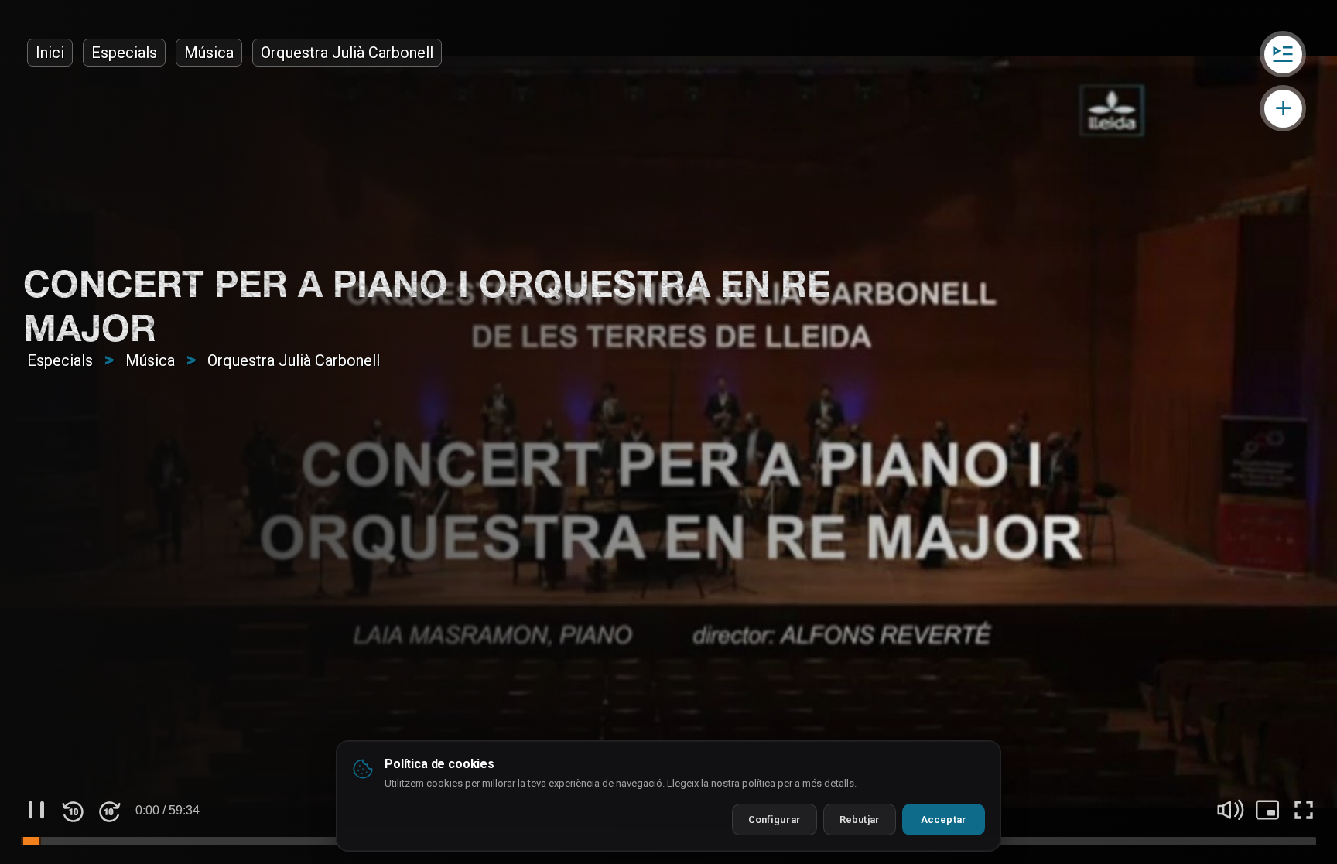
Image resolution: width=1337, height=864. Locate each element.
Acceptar (943, 819)
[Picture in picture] (1267, 809)
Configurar (774, 819)
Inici (50, 52)
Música (209, 52)
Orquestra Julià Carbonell (347, 52)
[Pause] (36, 809)
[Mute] (1231, 809)
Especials (124, 52)
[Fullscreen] (1303, 809)
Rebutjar (859, 819)
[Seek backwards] (72, 809)
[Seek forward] (109, 809)
